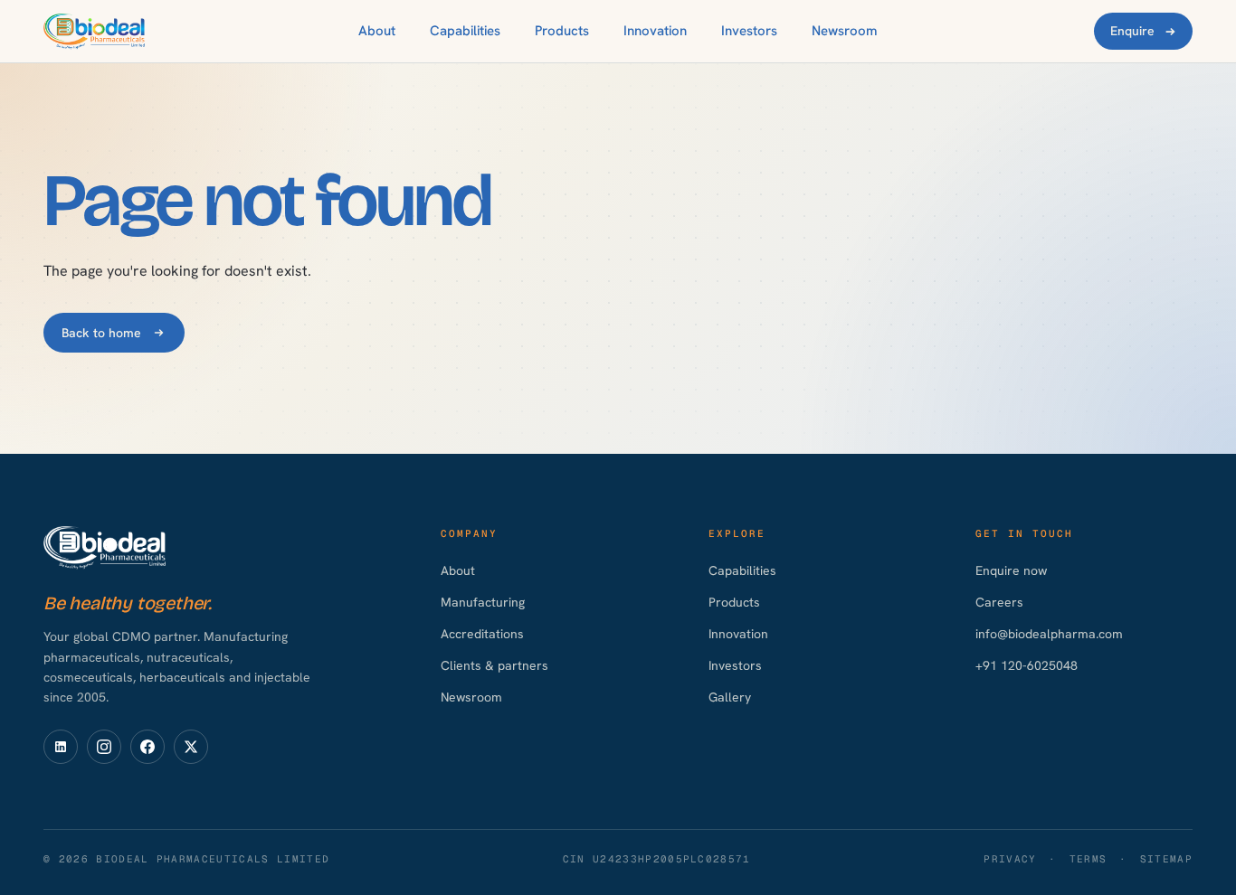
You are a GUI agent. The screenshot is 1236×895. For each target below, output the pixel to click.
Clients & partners (494, 665)
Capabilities (465, 31)
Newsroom (845, 31)
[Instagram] (104, 747)
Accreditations (482, 634)
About (376, 31)
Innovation (655, 31)
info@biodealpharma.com (1049, 634)
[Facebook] (147, 747)
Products (562, 31)
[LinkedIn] (60, 747)
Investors (749, 31)
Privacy (1010, 859)
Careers (999, 602)
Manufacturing (483, 602)
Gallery (729, 697)
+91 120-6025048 (1026, 665)
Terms (1089, 859)
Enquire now (1011, 570)
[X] (191, 747)
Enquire (1132, 31)
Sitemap (1166, 859)
